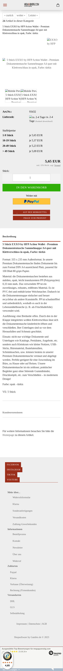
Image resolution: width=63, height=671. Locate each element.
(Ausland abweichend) (44, 121)
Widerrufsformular (21, 497)
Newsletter (17, 547)
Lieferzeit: (8, 117)
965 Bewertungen (10, 670)
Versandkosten (19, 517)
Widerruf (16, 561)
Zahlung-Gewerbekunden (24, 524)
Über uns (16, 554)
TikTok (11, 475)
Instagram (13, 470)
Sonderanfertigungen (22, 511)
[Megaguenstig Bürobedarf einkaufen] (32, 5)
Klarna (15, 504)
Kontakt (16, 541)
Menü (5, 5)
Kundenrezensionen (13, 412)
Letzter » (33, 15)
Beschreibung (9, 236)
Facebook (13, 465)
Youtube (12, 480)
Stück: (6, 170)
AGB (44, 624)
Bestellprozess (19, 534)
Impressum (22, 624)
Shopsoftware (20, 637)
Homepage (8, 435)
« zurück (8, 15)
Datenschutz (35, 624)
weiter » (21, 15)
